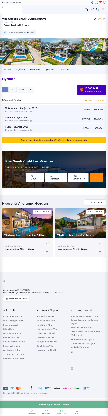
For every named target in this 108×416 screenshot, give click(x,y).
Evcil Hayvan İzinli (11, 337)
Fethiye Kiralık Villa (46, 316)
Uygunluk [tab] (49, 69)
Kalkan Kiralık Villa (46, 320)
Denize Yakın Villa (11, 346)
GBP (30, 89)
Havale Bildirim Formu (81, 327)
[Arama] (97, 9)
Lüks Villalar (9, 329)
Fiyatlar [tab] (8, 69)
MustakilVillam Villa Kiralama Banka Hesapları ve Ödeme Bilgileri (85, 320)
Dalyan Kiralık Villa (46, 337)
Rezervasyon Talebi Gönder (54, 404)
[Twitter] (104, 2)
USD (12, 89)
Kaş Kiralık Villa (44, 325)
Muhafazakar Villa (12, 333)
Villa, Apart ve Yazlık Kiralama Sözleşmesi (85, 333)
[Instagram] (96, 2)
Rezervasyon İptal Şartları (83, 339)
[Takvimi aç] (104, 19)
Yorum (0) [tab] (64, 69)
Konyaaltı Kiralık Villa (47, 341)
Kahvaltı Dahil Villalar (13, 358)
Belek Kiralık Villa (45, 346)
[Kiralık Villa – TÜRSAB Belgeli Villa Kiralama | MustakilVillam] (11, 9)
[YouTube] (100, 2)
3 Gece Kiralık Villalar (13, 354)
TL (5, 89)
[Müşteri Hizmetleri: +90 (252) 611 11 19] (87, 9)
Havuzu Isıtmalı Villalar (14, 341)
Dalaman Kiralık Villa (47, 350)
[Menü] (103, 9)
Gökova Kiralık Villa (46, 333)
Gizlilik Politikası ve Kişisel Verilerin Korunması (83, 345)
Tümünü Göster (95, 202)
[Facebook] (92, 2)
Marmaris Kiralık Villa (47, 329)
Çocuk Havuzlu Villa (13, 316)
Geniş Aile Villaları (12, 350)
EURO (21, 89)
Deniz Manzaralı (10, 325)
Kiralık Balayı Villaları (13, 320)
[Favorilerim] (92, 9)
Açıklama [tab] (21, 69)
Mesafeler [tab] (35, 69)
